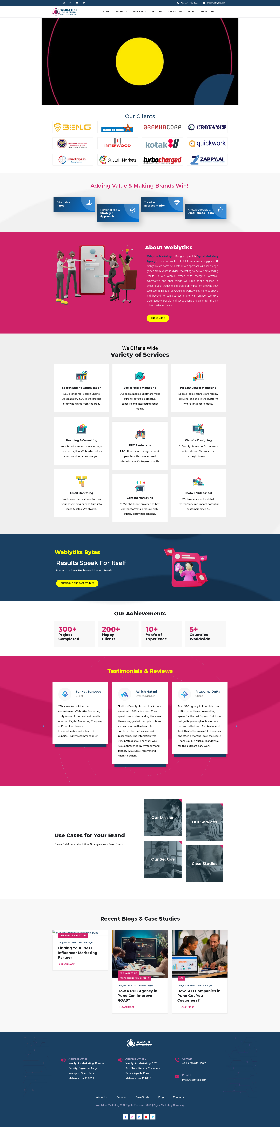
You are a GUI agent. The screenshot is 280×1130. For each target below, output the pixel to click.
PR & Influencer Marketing (198, 387)
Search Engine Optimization (81, 387)
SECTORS (157, 11)
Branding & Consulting (81, 440)
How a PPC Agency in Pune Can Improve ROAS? (137, 995)
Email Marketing (81, 493)
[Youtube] (77, 3)
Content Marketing (140, 497)
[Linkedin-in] (71, 3)
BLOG (191, 11)
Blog (161, 1097)
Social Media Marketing (140, 387)
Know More (158, 318)
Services (121, 1097)
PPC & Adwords (140, 445)
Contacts (178, 1097)
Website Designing (198, 440)
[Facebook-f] (57, 3)
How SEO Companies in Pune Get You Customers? (198, 995)
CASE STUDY (175, 11)
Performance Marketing (134, 978)
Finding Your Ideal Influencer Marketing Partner (77, 953)
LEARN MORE (68, 964)
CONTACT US (207, 11)
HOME (106, 11)
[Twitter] (84, 3)
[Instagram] (64, 3)
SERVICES (138, 11)
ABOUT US (121, 11)
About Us (101, 1097)
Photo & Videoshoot (198, 493)
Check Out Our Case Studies (77, 583)
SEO (181, 978)
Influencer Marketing (73, 935)
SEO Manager (86, 942)
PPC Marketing (128, 973)
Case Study (142, 1097)
